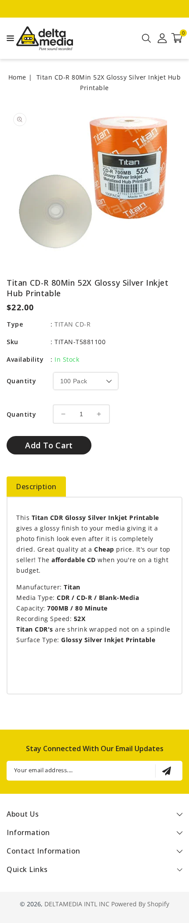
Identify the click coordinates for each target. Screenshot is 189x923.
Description (36, 486)
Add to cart (49, 445)
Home (17, 77)
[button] (8, 37)
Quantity (21, 381)
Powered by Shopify (140, 904)
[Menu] (8, 38)
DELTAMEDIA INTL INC (76, 904)
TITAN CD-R (73, 324)
